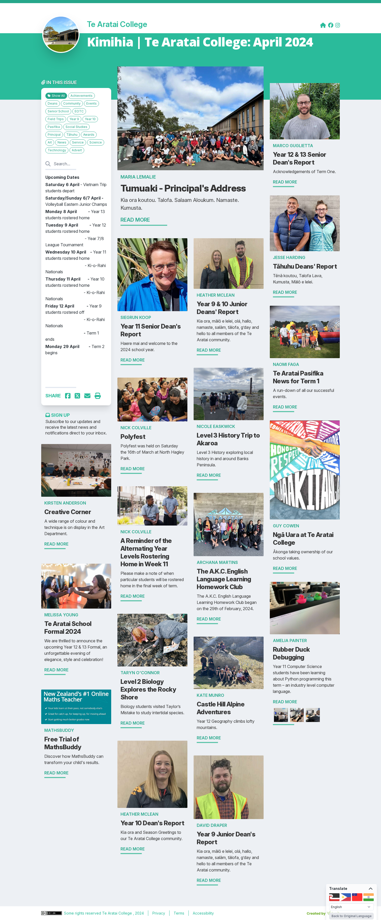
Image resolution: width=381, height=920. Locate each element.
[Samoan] (357, 897)
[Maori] (334, 897)
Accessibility (203, 913)
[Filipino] (346, 897)
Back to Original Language (351, 916)
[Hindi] (368, 897)
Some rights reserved (83, 913)
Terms (179, 913)
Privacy (158, 913)
